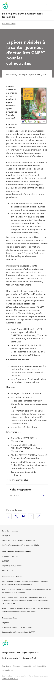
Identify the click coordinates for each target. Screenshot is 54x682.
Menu (50, 3)
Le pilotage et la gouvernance (13, 566)
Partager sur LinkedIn (23, 516)
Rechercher (45, 3)
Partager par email (31, 516)
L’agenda (5, 622)
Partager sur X (16, 516)
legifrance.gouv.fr (10, 658)
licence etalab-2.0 (8, 678)
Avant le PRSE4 (7, 570)
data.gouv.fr (28, 658)
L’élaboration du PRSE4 (10, 556)
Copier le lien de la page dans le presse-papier (38, 516)
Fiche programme (20, 490)
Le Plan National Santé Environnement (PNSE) (19, 540)
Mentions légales (28, 666)
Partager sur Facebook (9, 516)
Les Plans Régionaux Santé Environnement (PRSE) (20, 545)
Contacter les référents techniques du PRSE (18, 632)
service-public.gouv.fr (26, 652)
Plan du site (6, 666)
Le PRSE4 (5, 561)
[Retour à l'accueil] (5, 643)
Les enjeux (6, 536)
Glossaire (16, 666)
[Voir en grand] (34, 106)
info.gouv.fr (7, 652)
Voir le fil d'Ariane (8, 23)
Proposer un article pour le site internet (17, 627)
